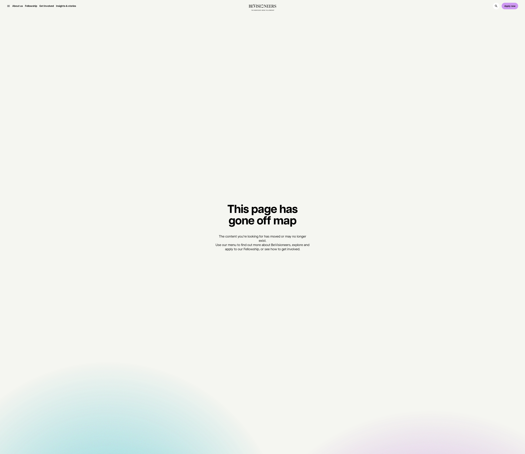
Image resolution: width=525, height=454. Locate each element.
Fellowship (31, 6)
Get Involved (46, 6)
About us (17, 6)
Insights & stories (66, 6)
